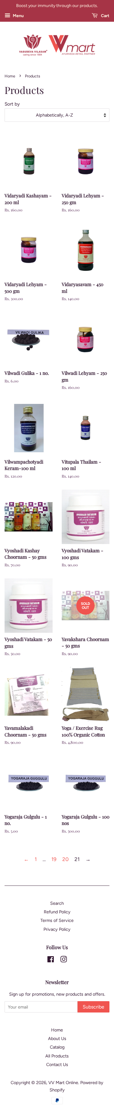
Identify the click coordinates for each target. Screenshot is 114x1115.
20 (65, 859)
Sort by (12, 104)
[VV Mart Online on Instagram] (63, 960)
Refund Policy (57, 912)
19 (54, 859)
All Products (57, 1056)
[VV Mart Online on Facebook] (50, 960)
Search (57, 903)
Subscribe (93, 1007)
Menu (18, 15)
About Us (57, 1038)
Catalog (57, 1047)
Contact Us (57, 1064)
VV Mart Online (63, 1082)
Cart (104, 15)
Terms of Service (57, 920)
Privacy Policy (57, 929)
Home (10, 76)
